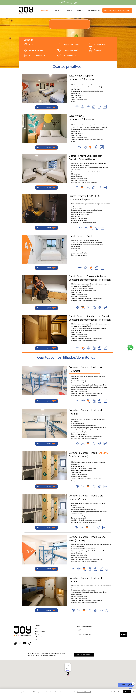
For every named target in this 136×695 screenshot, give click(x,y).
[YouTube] (25, 643)
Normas (37, 634)
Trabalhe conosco (40, 631)
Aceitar (127, 692)
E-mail (78, 630)
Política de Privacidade (41, 637)
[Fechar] (133, 691)
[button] (44, 88)
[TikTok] (30, 643)
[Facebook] (20, 643)
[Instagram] (15, 643)
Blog (36, 639)
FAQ (36, 628)
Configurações (116, 692)
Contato (37, 625)
